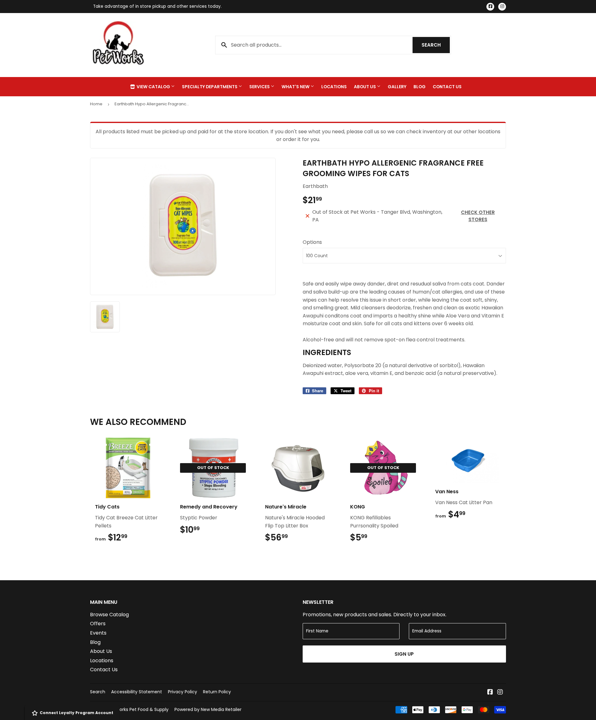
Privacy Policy (182, 692)
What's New (296, 87)
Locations (334, 87)
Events (98, 632)
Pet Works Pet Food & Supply (138, 709)
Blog (419, 87)
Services (260, 87)
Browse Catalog (109, 614)
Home (96, 104)
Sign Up (404, 654)
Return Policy (217, 692)
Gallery (397, 87)
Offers (98, 623)
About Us (365, 87)
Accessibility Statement (136, 692)
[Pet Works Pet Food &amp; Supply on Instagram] (500, 692)
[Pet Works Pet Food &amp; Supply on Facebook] (490, 692)
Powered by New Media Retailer (208, 709)
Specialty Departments (210, 87)
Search (436, 45)
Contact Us (447, 87)
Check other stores (478, 216)
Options (312, 242)
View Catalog (153, 87)
